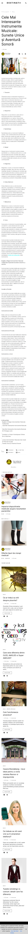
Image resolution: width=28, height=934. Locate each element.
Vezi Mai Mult (14, 931)
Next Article (5, 518)
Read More (7, 613)
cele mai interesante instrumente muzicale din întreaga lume (14, 430)
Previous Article (7, 472)
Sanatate (7, 558)
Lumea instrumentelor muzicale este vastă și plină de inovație (14, 440)
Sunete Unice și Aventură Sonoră (11, 443)
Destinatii (14, 3)
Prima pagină (5, 11)
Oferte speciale (11, 709)
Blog (13, 11)
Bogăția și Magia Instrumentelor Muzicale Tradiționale (13, 422)
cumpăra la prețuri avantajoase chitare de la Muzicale (13, 435)
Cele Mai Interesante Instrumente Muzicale (14, 425)
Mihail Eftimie (7, 53)
